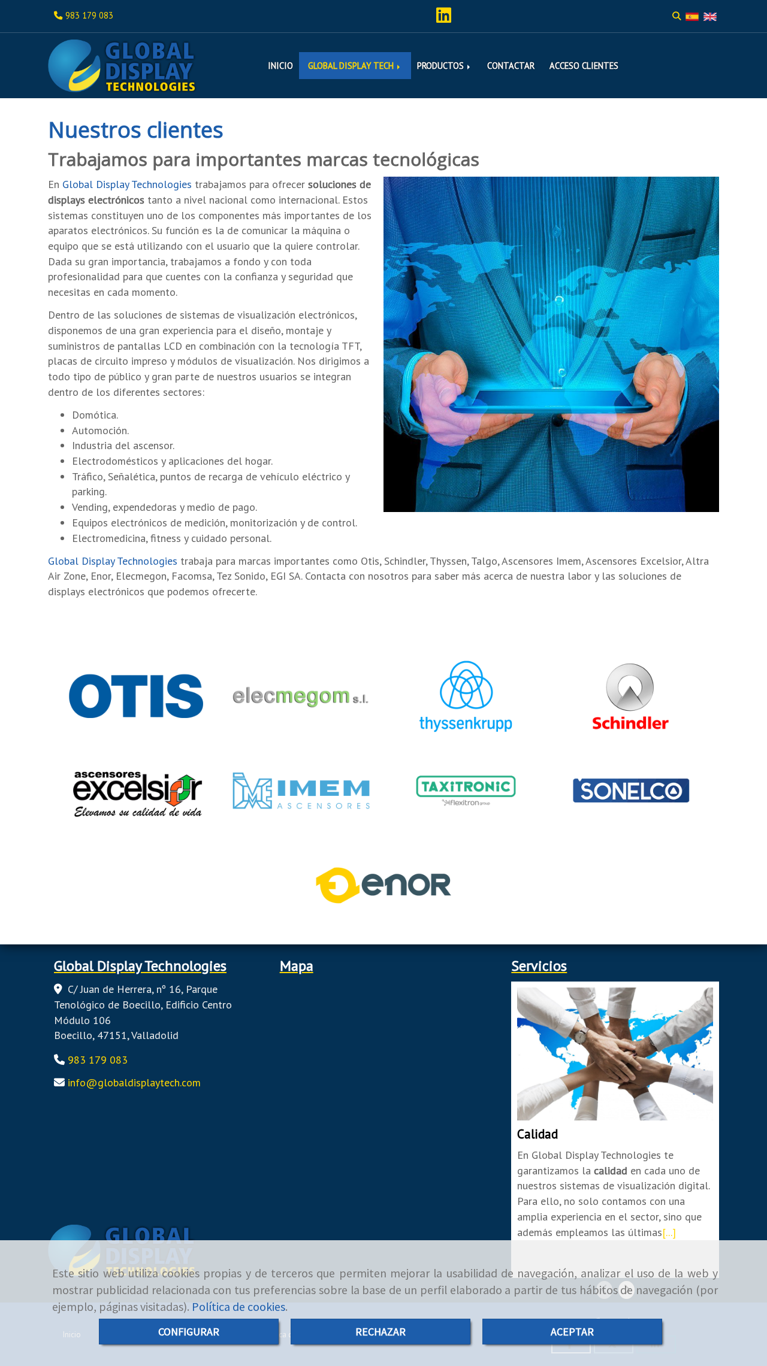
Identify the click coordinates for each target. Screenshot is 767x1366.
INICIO (280, 65)
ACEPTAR (572, 1331)
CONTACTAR (511, 65)
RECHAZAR (380, 1331)
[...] (669, 1232)
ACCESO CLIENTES (583, 65)
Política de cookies (238, 1307)
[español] (692, 16)
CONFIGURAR (188, 1331)
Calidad (537, 1134)
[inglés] (710, 16)
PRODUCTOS (441, 65)
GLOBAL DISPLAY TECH (352, 65)
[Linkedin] (443, 18)
